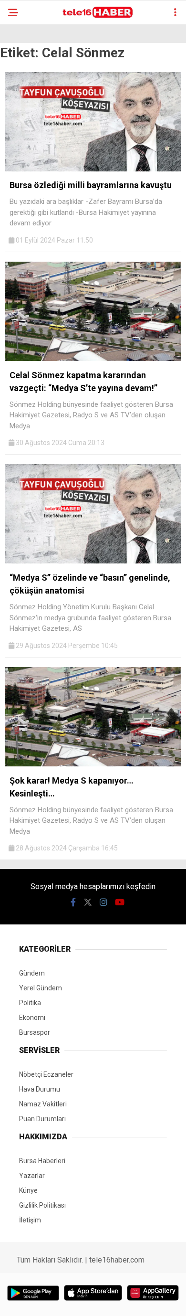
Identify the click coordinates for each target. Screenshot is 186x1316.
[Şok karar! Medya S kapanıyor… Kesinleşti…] (93, 764)
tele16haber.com (117, 1259)
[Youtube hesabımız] (119, 902)
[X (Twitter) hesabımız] (87, 902)
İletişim (30, 1220)
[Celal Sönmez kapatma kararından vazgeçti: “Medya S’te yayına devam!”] (93, 358)
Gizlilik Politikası (42, 1205)
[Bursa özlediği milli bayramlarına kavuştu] (93, 169)
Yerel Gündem (40, 988)
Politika (30, 1003)
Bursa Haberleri (42, 1161)
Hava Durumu (39, 1089)
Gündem (32, 973)
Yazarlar (32, 1175)
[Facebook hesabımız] (73, 902)
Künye (28, 1190)
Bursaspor (34, 1032)
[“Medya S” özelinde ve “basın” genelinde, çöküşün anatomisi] (93, 561)
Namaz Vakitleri (43, 1104)
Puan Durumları (42, 1119)
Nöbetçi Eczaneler (46, 1074)
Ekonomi (32, 1017)
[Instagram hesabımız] (103, 902)
